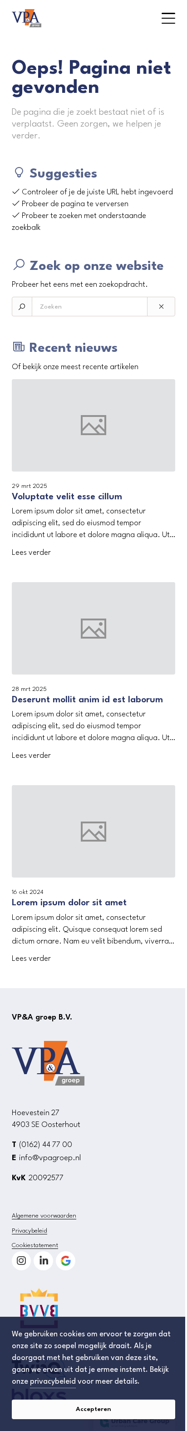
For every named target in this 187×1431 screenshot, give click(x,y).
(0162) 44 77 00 (45, 1145)
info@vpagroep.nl (50, 1158)
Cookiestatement (35, 1245)
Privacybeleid (29, 1231)
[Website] (75, 18)
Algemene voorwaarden (44, 1216)
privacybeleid (53, 1381)
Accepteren (93, 1409)
